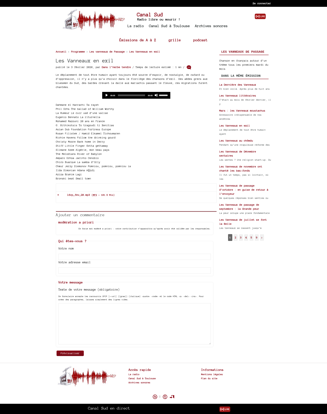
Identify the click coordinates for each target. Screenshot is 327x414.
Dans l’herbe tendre (116, 67)
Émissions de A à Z (137, 40)
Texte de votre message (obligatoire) (89, 289)
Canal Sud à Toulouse (169, 26)
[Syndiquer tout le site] (155, 397)
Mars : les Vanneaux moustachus (242, 110)
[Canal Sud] (93, 29)
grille (175, 40)
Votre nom (66, 248)
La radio (136, 26)
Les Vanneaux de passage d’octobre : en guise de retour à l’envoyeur (243, 189)
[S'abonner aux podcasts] (165, 397)
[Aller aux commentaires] (189, 67)
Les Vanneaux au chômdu (236, 140)
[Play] (106, 95)
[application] (136, 95)
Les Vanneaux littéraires (237, 95)
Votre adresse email (74, 262)
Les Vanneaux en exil (234, 125)
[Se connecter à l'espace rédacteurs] (172, 397)
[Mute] (156, 95)
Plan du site (209, 378)
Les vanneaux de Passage (242, 52)
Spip (163, 390)
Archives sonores (211, 26)
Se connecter (262, 3)
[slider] (164, 95)
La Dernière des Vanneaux (237, 84)
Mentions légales (212, 374)
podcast (200, 40)
